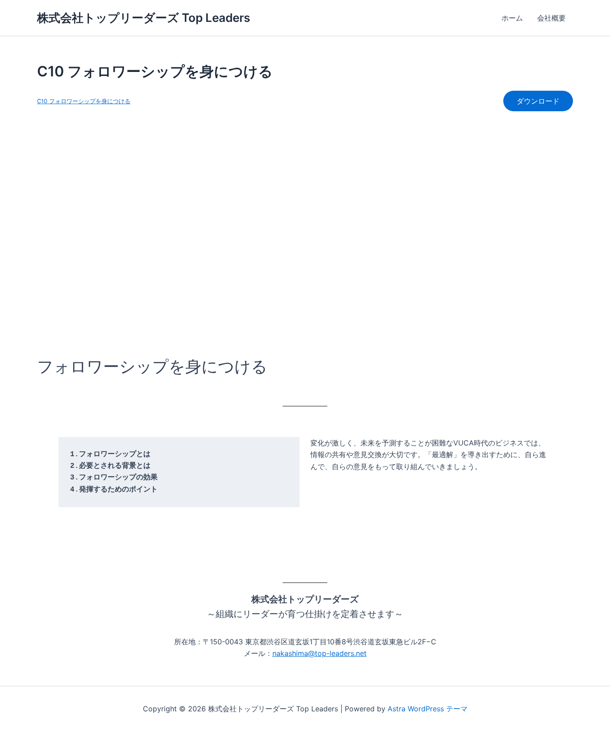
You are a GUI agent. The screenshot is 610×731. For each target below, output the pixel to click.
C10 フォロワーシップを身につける (83, 101)
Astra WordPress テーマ (428, 708)
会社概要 (551, 17)
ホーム (512, 17)
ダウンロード (538, 101)
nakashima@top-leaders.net (319, 653)
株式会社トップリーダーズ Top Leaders (143, 18)
